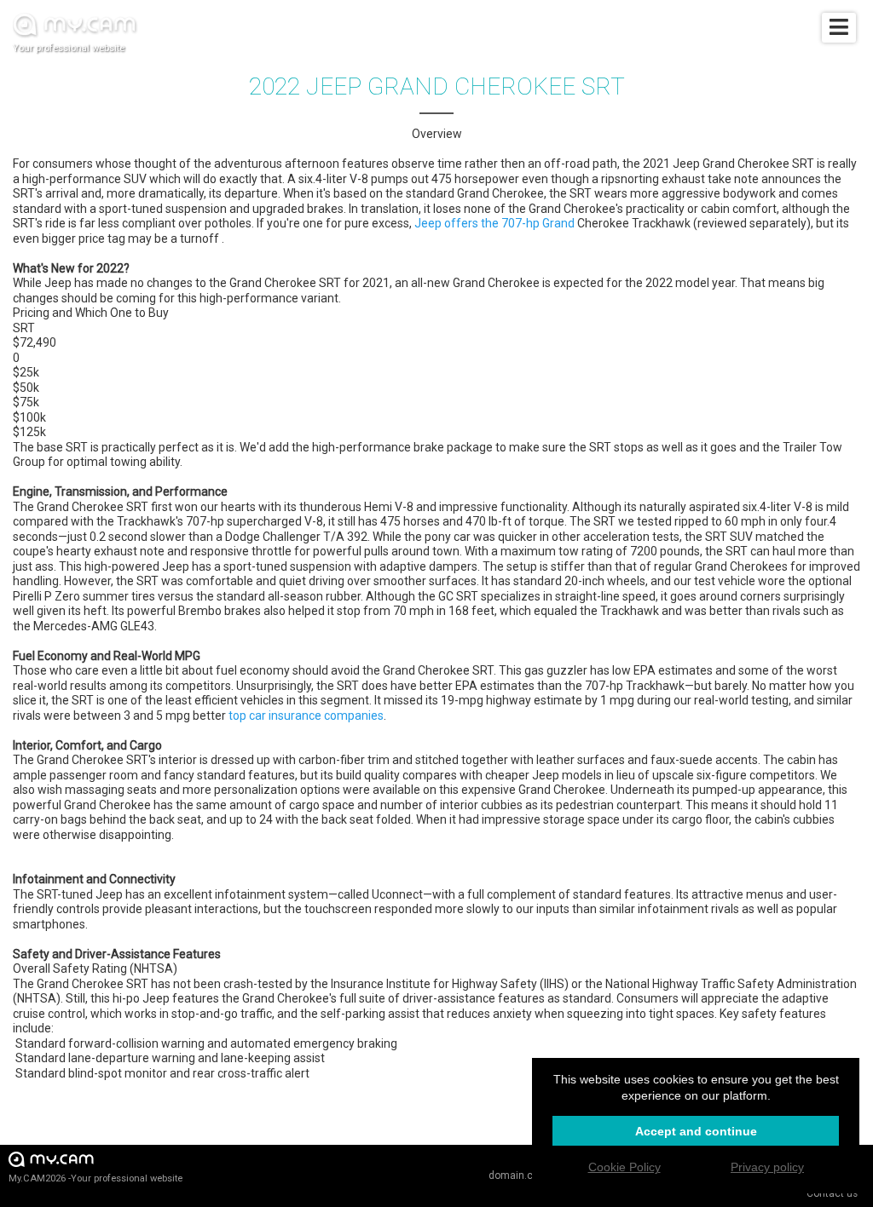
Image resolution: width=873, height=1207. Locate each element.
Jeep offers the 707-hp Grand (494, 223)
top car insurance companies (306, 715)
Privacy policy (767, 1167)
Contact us (832, 1193)
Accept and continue (696, 1131)
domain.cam (518, 1175)
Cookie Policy (624, 1167)
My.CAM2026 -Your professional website (95, 1178)
